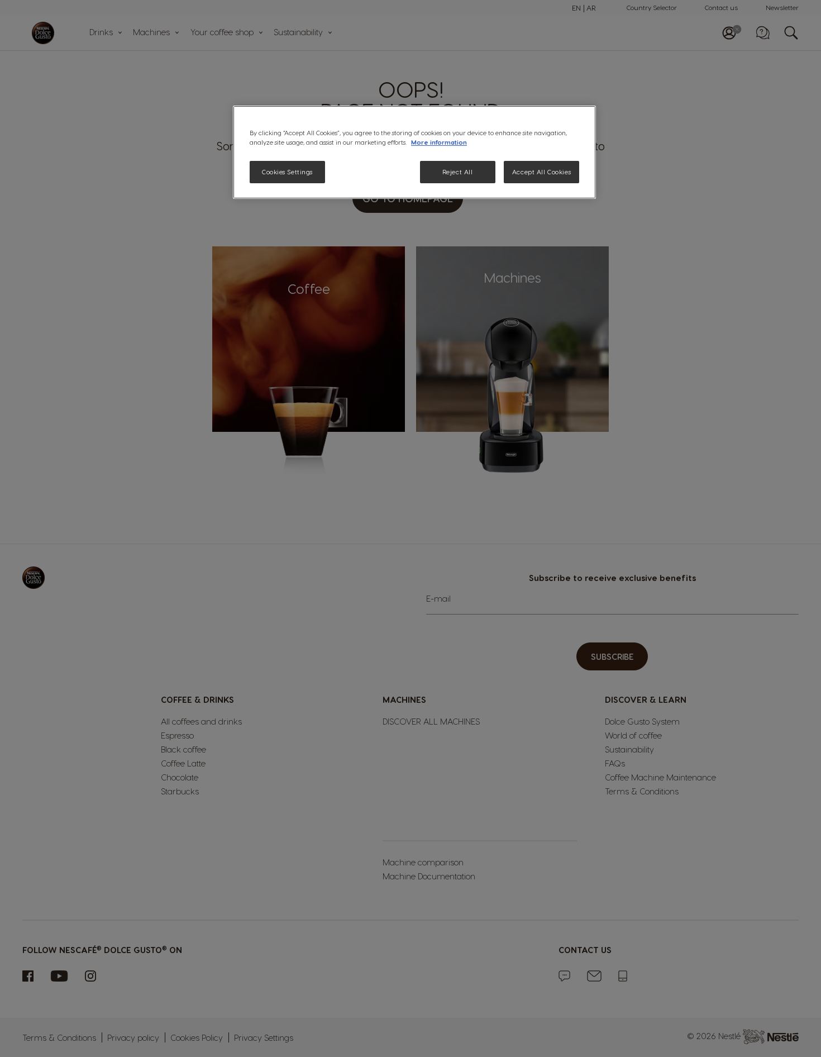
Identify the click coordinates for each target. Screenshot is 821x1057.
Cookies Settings (287, 171)
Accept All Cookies (541, 171)
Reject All (457, 171)
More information (439, 142)
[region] (414, 152)
